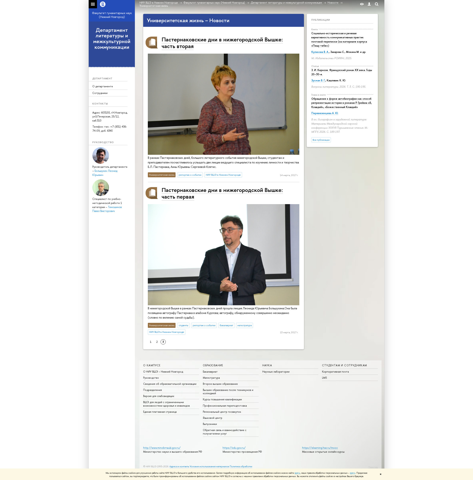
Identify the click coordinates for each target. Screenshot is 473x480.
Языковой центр (212, 418)
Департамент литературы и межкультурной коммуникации (111, 38)
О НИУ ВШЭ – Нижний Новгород (163, 371)
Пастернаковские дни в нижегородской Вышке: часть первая (222, 193)
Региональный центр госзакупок (222, 411)
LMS (324, 377)
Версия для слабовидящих (158, 396)
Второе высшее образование (220, 384)
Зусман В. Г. (318, 80)
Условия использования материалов (209, 466)
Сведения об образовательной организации (169, 384)
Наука (267, 365)
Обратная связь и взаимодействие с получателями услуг (224, 431)
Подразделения (152, 390)
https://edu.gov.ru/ (234, 447)
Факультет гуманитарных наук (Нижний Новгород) (112, 15)
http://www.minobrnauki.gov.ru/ (162, 447)
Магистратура (211, 377)
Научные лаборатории (276, 371)
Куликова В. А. (320, 52)
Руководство (151, 377)
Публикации (320, 19)
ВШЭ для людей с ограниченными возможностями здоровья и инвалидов (166, 403)
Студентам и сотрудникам (344, 365)
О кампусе (152, 365)
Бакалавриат (210, 371)
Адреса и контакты (179, 466)
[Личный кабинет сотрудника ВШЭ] (369, 4)
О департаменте (102, 86)
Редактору (373, 467)
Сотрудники (100, 93)
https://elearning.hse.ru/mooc (320, 447)
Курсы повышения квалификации (222, 399)
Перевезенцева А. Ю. (324, 113)
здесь (297, 472)
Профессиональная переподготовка (225, 405)
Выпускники (210, 424)
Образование (213, 365)
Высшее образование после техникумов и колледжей (228, 391)
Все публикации (321, 139)
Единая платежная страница (160, 411)
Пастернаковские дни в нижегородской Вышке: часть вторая (222, 43)
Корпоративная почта (335, 371)
